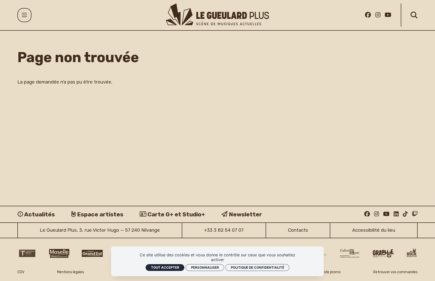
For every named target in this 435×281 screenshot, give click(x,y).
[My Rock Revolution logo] (412, 253)
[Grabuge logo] (383, 253)
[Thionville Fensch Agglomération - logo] (27, 253)
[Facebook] (368, 14)
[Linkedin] (396, 214)
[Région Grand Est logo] (92, 253)
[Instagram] (377, 14)
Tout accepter (165, 267)
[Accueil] (217, 14)
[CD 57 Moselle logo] (59, 253)
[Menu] (24, 15)
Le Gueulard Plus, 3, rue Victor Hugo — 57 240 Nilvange (100, 230)
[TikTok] (405, 214)
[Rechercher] (414, 15)
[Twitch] (415, 214)
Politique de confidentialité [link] (257, 267)
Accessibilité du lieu (373, 230)
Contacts (298, 230)
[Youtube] (388, 14)
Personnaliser (205, 267)
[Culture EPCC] (350, 253)
